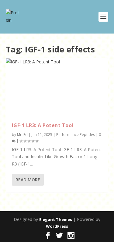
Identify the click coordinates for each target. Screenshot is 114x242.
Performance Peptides (75, 134)
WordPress (57, 226)
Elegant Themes (55, 219)
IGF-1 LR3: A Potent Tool (43, 125)
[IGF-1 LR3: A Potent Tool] (57, 87)
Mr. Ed (22, 134)
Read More (28, 180)
